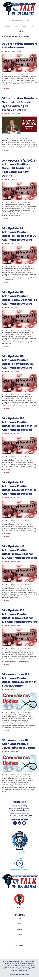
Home (19, 918)
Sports (19, 940)
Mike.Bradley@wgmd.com (21, 807)
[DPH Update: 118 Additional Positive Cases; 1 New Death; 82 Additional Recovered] (19, 383)
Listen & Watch (19, 945)
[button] (15, 823)
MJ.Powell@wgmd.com (21, 810)
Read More (5, 88)
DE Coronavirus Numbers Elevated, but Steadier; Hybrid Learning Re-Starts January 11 (19, 104)
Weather (19, 929)
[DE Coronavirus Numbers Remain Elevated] (19, 63)
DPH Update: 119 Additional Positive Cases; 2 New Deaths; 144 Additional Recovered (19, 298)
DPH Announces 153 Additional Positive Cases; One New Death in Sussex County (19, 680)
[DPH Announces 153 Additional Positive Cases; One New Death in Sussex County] (19, 701)
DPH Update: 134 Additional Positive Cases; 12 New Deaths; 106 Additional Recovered (19, 616)
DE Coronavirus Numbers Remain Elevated (19, 45)
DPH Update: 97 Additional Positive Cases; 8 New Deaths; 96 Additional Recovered (19, 234)
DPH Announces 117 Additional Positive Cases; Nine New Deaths (19, 744)
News (19, 924)
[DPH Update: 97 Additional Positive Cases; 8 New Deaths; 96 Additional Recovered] (19, 255)
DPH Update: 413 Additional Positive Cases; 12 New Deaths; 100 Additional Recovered (19, 552)
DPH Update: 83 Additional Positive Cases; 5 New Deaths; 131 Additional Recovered (19, 488)
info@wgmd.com (21, 805)
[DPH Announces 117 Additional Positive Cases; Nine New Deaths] (19, 763)
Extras (19, 951)
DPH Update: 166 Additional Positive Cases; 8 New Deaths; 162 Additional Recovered (19, 424)
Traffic (19, 934)
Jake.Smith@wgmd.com (21, 809)
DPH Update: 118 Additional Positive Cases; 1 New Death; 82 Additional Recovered (18, 362)
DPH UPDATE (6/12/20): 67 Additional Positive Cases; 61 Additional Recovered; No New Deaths (19, 168)
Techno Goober (23, 974)
